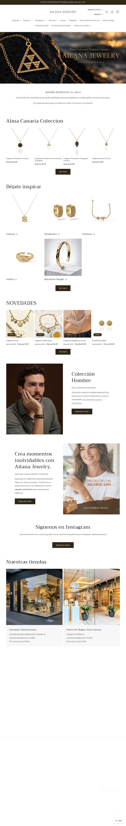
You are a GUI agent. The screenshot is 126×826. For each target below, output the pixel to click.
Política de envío (104, 820)
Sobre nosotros (12, 754)
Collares (10, 234)
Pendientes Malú (99, 341)
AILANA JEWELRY (25, 820)
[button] (16, 20)
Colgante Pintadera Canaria (17, 159)
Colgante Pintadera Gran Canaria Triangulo (48, 160)
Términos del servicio (90, 820)
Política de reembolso (56, 820)
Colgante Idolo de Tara (101, 159)
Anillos (10, 279)
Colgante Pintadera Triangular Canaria (75, 160)
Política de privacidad (73, 820)
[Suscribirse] (47, 789)
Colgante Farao (12, 341)
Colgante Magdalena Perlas (74, 341)
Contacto (10, 775)
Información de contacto (111, 822)
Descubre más (25, 501)
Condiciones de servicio (16, 771)
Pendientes (50, 234)
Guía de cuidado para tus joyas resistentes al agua (27, 758)
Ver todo (63, 172)
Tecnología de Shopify (39, 820)
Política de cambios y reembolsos (19, 762)
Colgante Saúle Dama (43, 341)
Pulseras (87, 234)
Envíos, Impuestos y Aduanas (18, 767)
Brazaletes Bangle (54, 279)
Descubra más (82, 411)
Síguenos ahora (63, 545)
